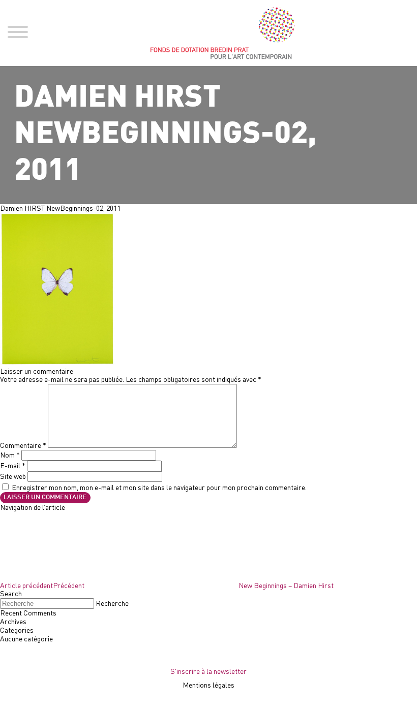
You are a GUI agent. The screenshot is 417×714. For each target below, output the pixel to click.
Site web (13, 476)
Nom (10, 454)
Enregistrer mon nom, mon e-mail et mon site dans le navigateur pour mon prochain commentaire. (159, 487)
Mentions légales (208, 684)
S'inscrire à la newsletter (208, 671)
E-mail (12, 465)
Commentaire (23, 445)
